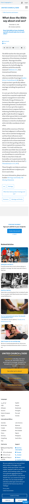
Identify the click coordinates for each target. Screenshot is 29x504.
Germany (3, 435)
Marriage (10, 186)
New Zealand (18, 430)
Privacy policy (6, 488)
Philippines (18, 435)
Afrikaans (3, 408)
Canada (3, 428)
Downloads (6, 41)
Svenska (17, 415)
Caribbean (3, 430)
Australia (3, 423)
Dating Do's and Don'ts (7, 264)
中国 (2, 405)
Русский (17, 413)
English (3, 415)
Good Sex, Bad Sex (6, 290)
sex (4, 186)
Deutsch (3, 410)
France (2, 433)
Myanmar (17, 425)
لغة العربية (3, 403)
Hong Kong (4, 438)
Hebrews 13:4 (13, 70)
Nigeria (17, 433)
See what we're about (14, 371)
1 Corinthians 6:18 (12, 80)
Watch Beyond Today (14, 385)
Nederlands (18, 408)
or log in (14, 234)
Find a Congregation (6, 2)
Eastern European (5, 413)
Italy (2, 440)
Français (17, 405)
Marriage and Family (17, 199)
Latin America (18, 423)
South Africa (18, 438)
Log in (26, 2)
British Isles (4, 425)
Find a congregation (14, 378)
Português (17, 410)
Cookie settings (14, 495)
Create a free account (14, 231)
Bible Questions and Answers (10, 12)
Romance (5, 199)
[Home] (10, 7)
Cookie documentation (8, 490)
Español (17, 403)
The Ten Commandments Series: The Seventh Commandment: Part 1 (13, 316)
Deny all (7, 500)
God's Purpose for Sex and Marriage (10, 341)
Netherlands (18, 428)
